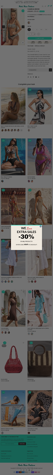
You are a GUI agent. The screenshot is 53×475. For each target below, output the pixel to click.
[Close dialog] (40, 226)
